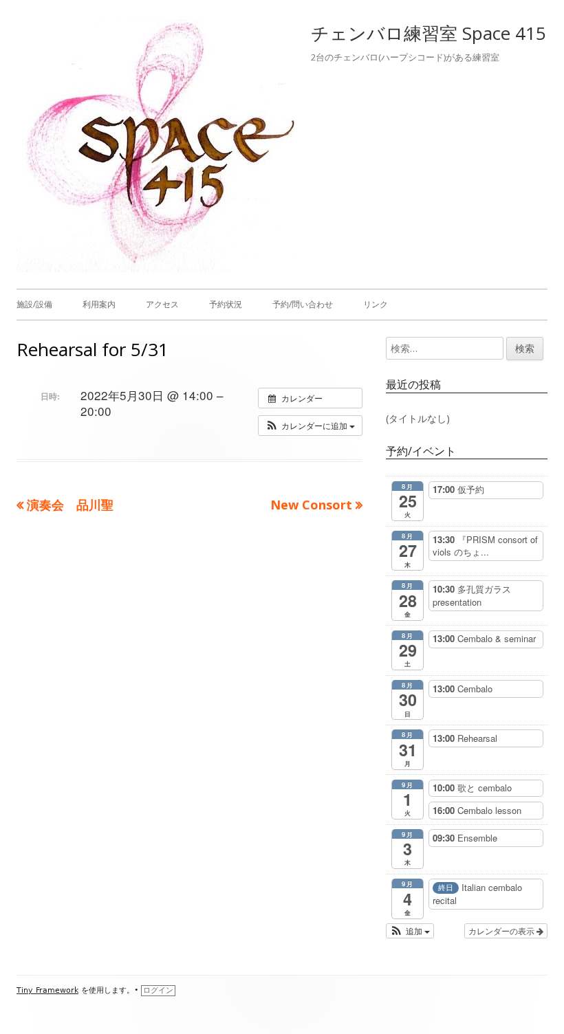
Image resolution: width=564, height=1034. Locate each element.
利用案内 (99, 304)
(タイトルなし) (418, 418)
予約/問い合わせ (302, 304)
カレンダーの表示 (502, 930)
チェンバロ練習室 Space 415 (428, 33)
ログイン (158, 990)
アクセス (162, 304)
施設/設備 (34, 304)
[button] (310, 425)
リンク (375, 304)
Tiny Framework (47, 990)
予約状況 (225, 304)
